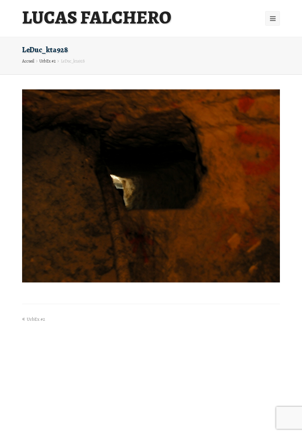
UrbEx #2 (47, 61)
